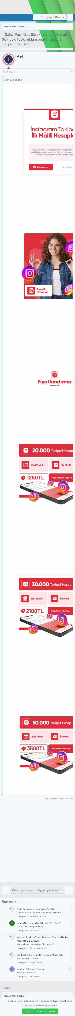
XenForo (31, 972)
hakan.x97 (22, 926)
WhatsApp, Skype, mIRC (42, 944)
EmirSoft (21, 972)
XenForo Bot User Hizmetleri (30, 969)
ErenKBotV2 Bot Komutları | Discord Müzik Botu (40, 955)
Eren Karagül (23, 958)
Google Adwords (37, 926)
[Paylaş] (68, 72)
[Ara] (69, 17)
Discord (34, 958)
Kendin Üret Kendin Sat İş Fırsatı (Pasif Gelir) (38, 923)
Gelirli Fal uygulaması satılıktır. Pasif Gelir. (37, 909)
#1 (72, 71)
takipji (7, 44)
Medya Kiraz (23, 944)
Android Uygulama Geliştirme (47, 912)
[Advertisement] (37, 842)
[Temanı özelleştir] (36, 17)
